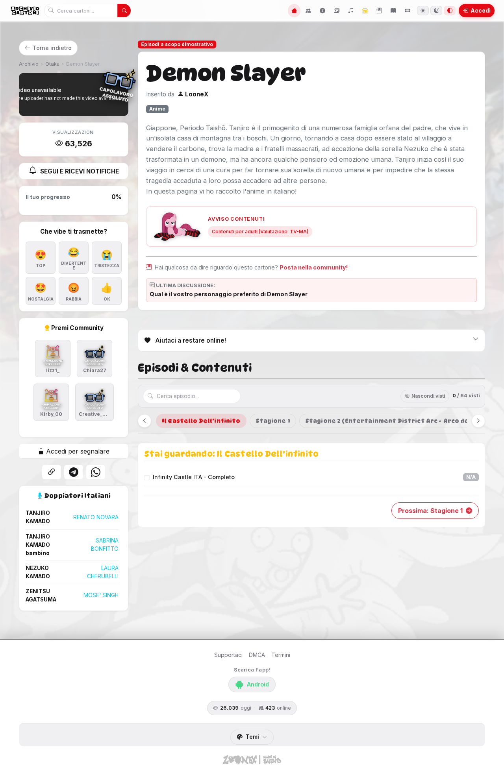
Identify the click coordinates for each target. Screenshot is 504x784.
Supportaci (228, 654)
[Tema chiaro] (423, 10)
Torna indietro (52, 47)
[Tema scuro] (436, 10)
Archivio (29, 64)
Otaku (52, 64)
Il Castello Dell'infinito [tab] (201, 420)
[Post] (379, 10)
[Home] (294, 10)
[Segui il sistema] (450, 10)
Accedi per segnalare (76, 451)
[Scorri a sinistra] (144, 421)
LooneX (195, 94)
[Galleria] (336, 10)
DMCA (257, 654)
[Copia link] (51, 472)
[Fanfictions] (393, 10)
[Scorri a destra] (478, 421)
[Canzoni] (351, 10)
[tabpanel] (311, 485)
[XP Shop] (365, 10)
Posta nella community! (314, 267)
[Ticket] (407, 10)
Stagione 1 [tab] (273, 420)
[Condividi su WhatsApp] (95, 472)
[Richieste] (322, 10)
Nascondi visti (428, 396)
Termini (280, 654)
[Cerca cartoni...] (124, 10)
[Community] (308, 10)
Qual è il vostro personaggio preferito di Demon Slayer (229, 294)
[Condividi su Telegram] (73, 472)
